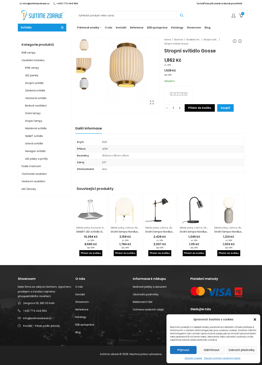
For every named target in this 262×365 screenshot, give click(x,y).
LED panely (31, 75)
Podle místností (31, 166)
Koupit (225, 108)
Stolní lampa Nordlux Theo (162, 231)
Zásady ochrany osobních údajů (222, 358)
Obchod (178, 39)
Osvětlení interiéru (193, 39)
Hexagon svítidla (35, 151)
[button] (255, 319)
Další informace (88, 128)
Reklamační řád (142, 302)
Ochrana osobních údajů (148, 309)
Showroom (82, 302)
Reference (81, 309)
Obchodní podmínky (145, 294)
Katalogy (80, 317)
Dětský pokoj (83, 227)
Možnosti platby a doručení (149, 287)
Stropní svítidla (211, 39)
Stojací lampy (33, 121)
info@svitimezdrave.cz (37, 318)
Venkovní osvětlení (33, 181)
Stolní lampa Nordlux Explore (198, 231)
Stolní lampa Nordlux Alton (128, 231)
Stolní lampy (33, 113)
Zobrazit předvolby (241, 350)
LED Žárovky (29, 189)
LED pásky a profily (36, 159)
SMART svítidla (34, 136)
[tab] (88, 128)
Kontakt (80, 294)
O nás (79, 287)
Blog (78, 332)
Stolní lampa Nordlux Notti (231, 231)
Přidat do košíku (199, 108)
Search (181, 15)
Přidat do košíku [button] (91, 253)
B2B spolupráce (84, 324)
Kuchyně (95, 227)
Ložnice (129, 227)
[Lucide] (178, 93)
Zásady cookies (193, 358)
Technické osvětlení (34, 174)
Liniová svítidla (34, 143)
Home (167, 39)
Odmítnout (211, 350)
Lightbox (152, 102)
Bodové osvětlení (36, 105)
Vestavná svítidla (35, 98)
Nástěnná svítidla (36, 128)
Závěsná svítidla (35, 90)
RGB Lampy (28, 52)
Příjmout (183, 350)
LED (103, 227)
